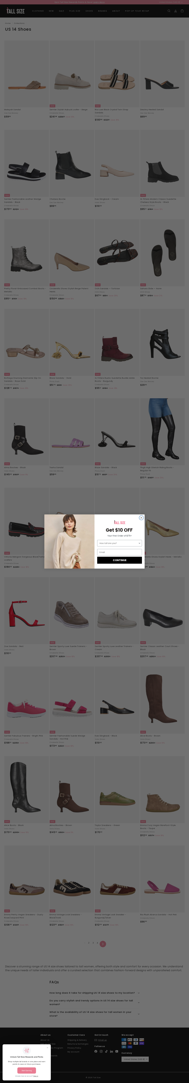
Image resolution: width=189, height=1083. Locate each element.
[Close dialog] (141, 517)
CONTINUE (119, 560)
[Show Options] (139, 543)
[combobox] (118, 543)
